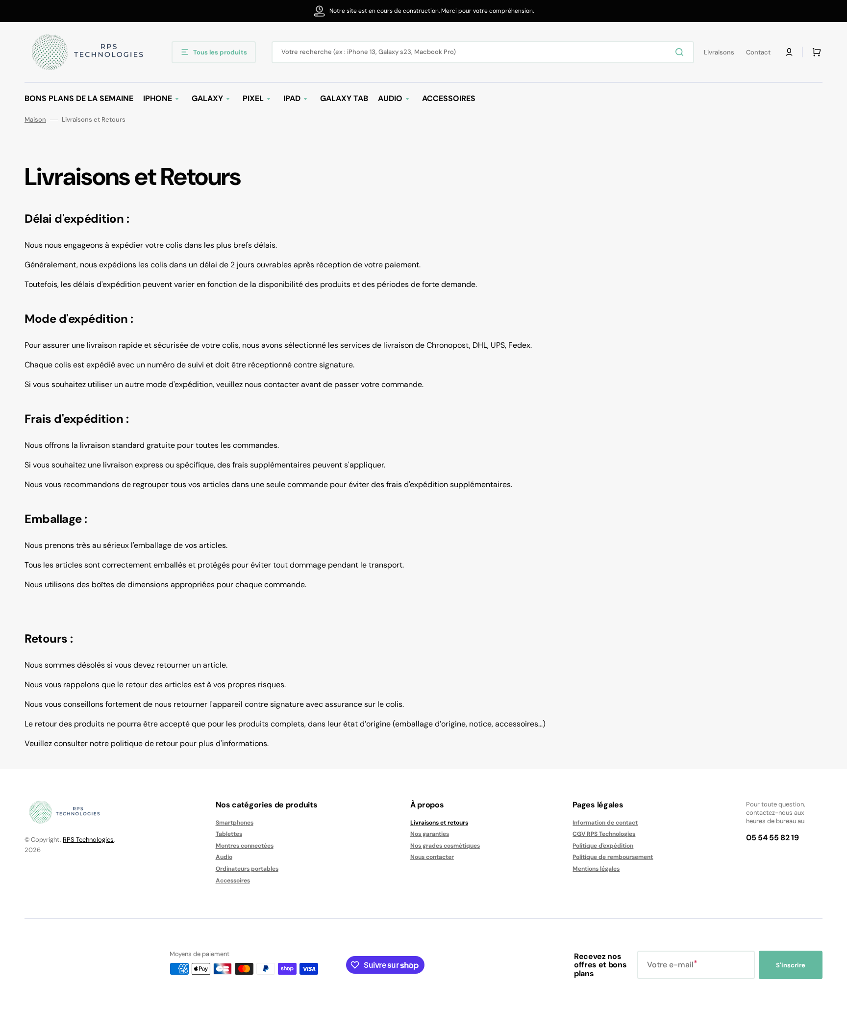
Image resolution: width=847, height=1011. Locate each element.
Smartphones (234, 823)
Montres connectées (245, 846)
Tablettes (229, 834)
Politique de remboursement (613, 857)
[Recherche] (681, 52)
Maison (35, 120)
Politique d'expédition (603, 846)
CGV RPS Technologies (604, 834)
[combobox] (483, 52)
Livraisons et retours (439, 823)
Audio (224, 857)
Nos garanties (429, 834)
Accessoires (233, 880)
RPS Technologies (88, 839)
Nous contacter (432, 857)
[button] (789, 52)
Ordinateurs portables (247, 869)
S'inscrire (790, 965)
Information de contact (605, 823)
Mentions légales (596, 869)
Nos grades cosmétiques (445, 846)
